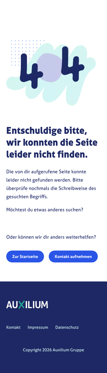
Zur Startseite (25, 256)
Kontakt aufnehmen (73, 256)
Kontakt (13, 327)
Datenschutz (67, 327)
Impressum (38, 327)
